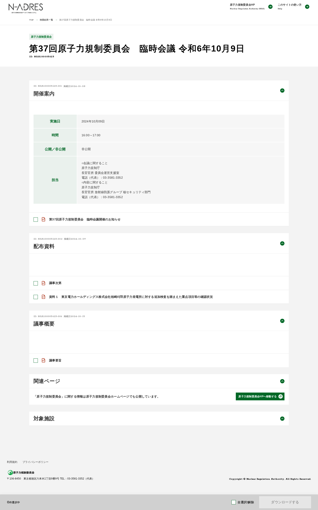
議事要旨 (55, 360)
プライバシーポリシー (35, 461)
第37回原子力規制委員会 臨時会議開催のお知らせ (85, 219)
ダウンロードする (285, 502)
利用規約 (12, 461)
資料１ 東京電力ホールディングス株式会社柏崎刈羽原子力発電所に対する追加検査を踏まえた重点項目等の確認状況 (131, 296)
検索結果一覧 (46, 20)
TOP (31, 20)
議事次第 (55, 283)
